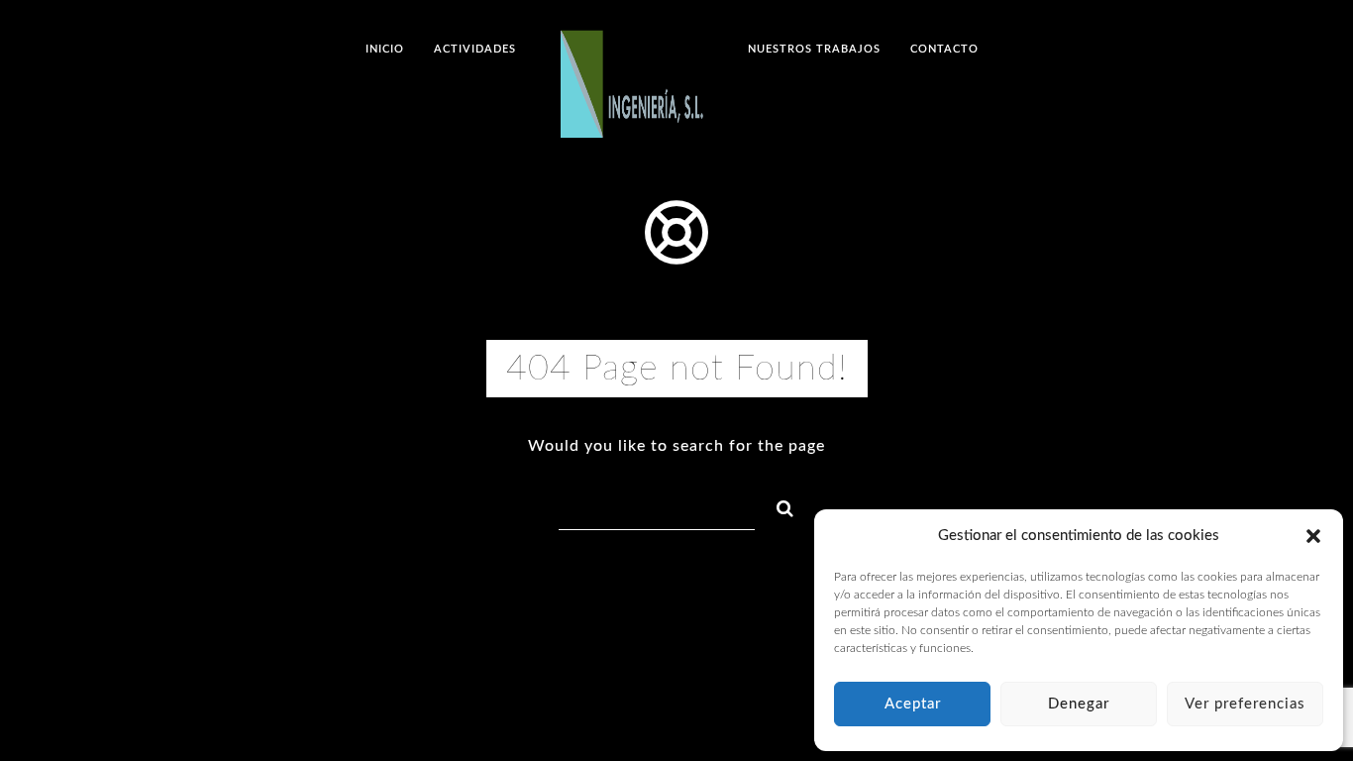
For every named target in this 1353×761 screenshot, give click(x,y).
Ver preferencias (1245, 704)
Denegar (1078, 704)
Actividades (475, 49)
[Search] (776, 505)
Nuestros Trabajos (814, 49)
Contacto (944, 49)
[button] (1313, 536)
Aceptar (913, 704)
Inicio (384, 49)
